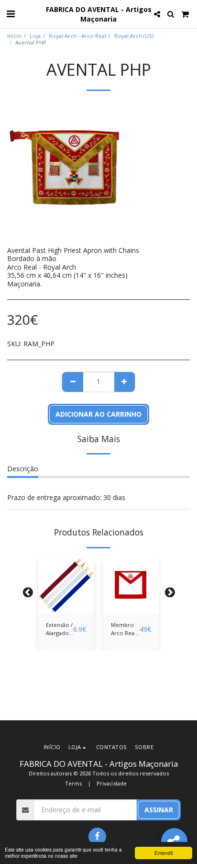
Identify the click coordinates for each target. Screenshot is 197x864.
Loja (35, 35)
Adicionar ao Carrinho (65, 603)
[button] (10, 13)
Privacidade (112, 783)
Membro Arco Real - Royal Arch (125, 629)
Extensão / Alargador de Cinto (59, 629)
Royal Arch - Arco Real (77, 35)
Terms (73, 783)
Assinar (158, 809)
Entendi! (163, 852)
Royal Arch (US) (133, 35)
